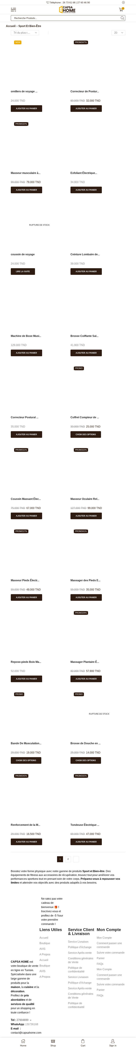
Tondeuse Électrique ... (84, 824)
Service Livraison (78, 941)
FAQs (100, 963)
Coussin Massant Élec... (26, 499)
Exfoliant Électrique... (83, 173)
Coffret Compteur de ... (84, 417)
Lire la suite (23, 271)
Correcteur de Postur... (84, 91)
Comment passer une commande (109, 945)
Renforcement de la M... (25, 824)
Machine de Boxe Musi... (26, 336)
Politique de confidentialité (76, 969)
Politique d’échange (80, 947)
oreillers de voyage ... (24, 91)
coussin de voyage (23, 254)
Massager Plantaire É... (84, 662)
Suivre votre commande (111, 952)
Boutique (44, 943)
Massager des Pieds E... (85, 580)
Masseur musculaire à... (25, 173)
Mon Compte (104, 937)
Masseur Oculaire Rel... (84, 499)
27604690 (23, 1020)
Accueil (10, 26)
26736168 (32, 1024)
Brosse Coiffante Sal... (84, 336)
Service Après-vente (80, 952)
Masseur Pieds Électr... (25, 580)
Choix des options (86, 434)
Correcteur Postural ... (24, 417)
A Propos (44, 954)
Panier (100, 958)
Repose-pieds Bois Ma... (26, 662)
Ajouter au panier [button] (26, 108)
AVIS (42, 948)
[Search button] (122, 18)
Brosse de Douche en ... (85, 743)
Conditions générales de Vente (80, 960)
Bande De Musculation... (26, 743)
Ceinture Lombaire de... (85, 254)
